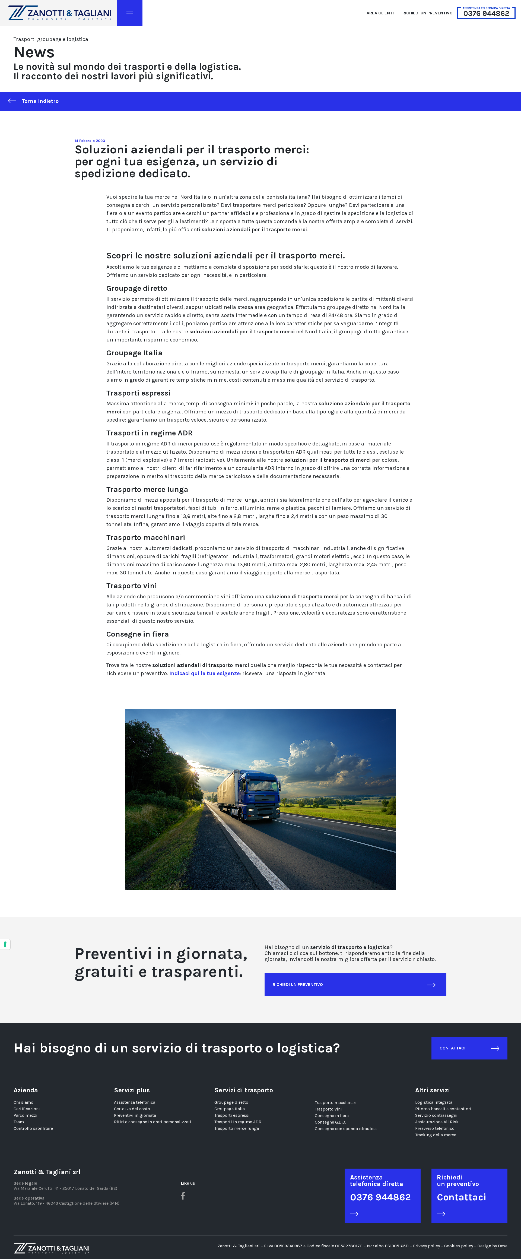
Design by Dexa (492, 1245)
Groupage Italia (229, 1108)
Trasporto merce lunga (236, 1128)
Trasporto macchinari (336, 1102)
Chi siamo (23, 1102)
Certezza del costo (132, 1108)
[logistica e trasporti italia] (60, 13)
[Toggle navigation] (129, 13)
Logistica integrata (433, 1102)
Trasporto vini (328, 1109)
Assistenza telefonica (134, 1102)
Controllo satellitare (33, 1128)
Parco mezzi (25, 1115)
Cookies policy (459, 1245)
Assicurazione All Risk (437, 1121)
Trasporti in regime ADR (237, 1121)
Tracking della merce (435, 1134)
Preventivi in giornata (135, 1115)
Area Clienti (380, 12)
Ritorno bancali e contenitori (443, 1108)
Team (19, 1121)
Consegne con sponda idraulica (346, 1128)
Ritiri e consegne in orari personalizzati (152, 1121)
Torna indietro (40, 101)
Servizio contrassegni (436, 1115)
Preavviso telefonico (435, 1128)
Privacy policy (426, 1245)
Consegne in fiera (332, 1115)
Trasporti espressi (232, 1115)
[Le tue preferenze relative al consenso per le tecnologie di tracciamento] (5, 944)
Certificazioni (27, 1108)
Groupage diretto (231, 1102)
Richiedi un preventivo (427, 12)
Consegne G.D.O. (330, 1122)
